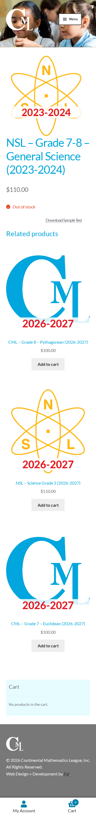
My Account (24, 810)
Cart (72, 806)
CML (19, 19)
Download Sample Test (64, 220)
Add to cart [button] (48, 364)
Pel (67, 773)
